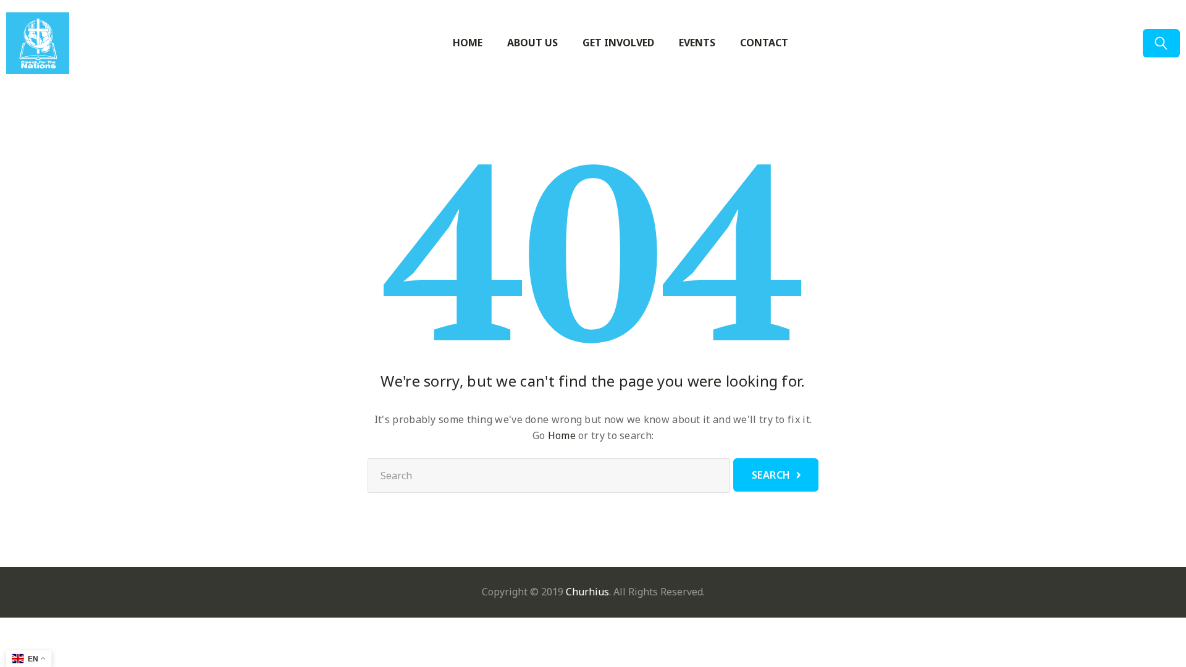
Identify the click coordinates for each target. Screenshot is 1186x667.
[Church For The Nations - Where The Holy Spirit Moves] (52, 43)
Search (771, 475)
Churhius (587, 591)
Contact (764, 43)
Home (467, 43)
